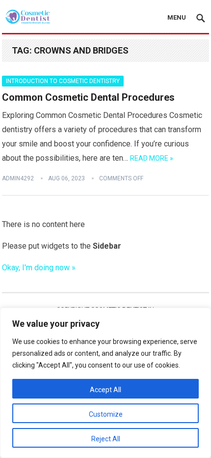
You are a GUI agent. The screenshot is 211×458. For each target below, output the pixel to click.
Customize (106, 414)
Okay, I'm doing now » (39, 267)
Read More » (151, 158)
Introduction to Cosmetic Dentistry (63, 81)
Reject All (105, 439)
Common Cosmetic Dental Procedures (88, 97)
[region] (105, 383)
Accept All (105, 390)
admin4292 (18, 178)
